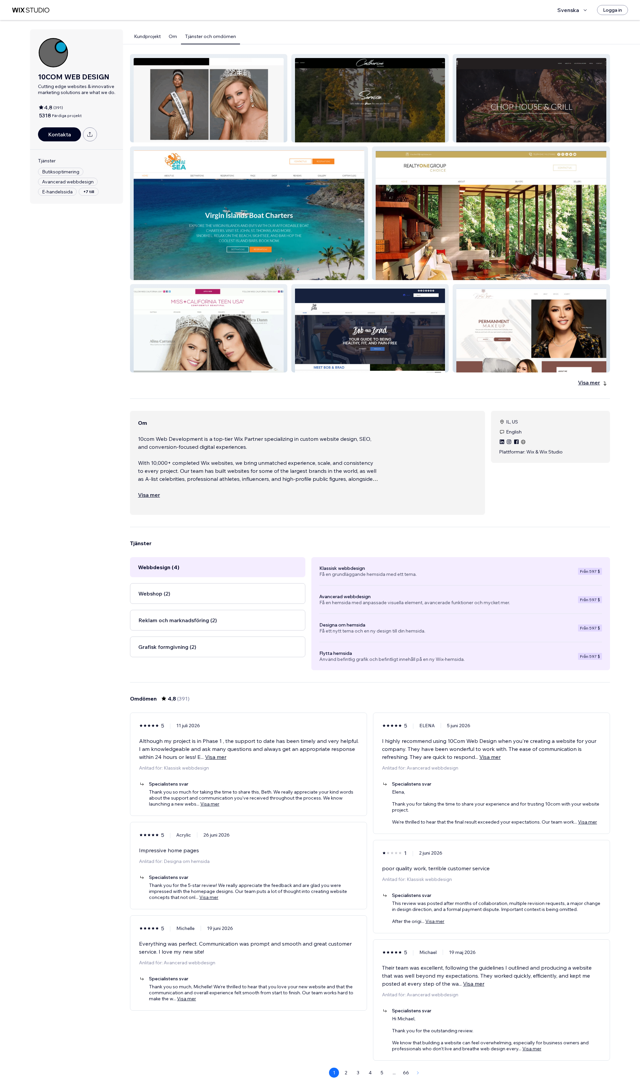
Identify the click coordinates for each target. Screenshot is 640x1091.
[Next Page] (418, 1073)
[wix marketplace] (30, 10)
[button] (208, 98)
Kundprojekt (147, 36)
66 (406, 1073)
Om (173, 36)
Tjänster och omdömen (210, 36)
